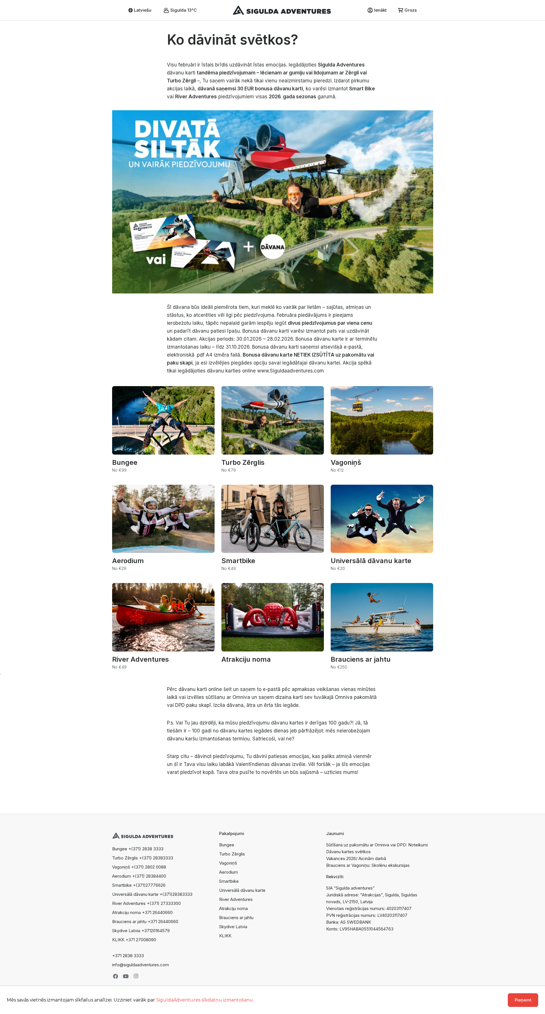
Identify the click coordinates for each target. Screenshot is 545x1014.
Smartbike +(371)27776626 (138, 885)
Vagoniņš (228, 863)
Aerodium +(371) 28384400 (139, 876)
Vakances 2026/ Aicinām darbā (356, 858)
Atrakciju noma (233, 908)
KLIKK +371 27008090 (134, 939)
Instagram (136, 976)
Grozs (410, 10)
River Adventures (236, 899)
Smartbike (229, 881)
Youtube (125, 976)
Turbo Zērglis (232, 854)
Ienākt (380, 10)
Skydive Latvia (233, 926)
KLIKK (225, 935)
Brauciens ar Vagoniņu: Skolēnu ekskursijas (368, 865)
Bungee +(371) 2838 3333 (138, 848)
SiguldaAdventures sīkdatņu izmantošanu (204, 1000)
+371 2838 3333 (128, 955)
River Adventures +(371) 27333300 (146, 903)
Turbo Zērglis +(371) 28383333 (142, 858)
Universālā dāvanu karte (242, 890)
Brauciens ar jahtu (236, 917)
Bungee (226, 845)
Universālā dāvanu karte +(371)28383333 (152, 894)
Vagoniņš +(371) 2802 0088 (139, 867)
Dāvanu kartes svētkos (348, 851)
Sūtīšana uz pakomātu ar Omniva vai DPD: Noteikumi (377, 845)
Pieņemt (523, 1000)
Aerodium (228, 872)
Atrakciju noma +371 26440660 (142, 912)
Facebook (115, 976)
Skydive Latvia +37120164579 (141, 930)
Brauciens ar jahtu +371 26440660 (145, 921)
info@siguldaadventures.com (140, 964)
